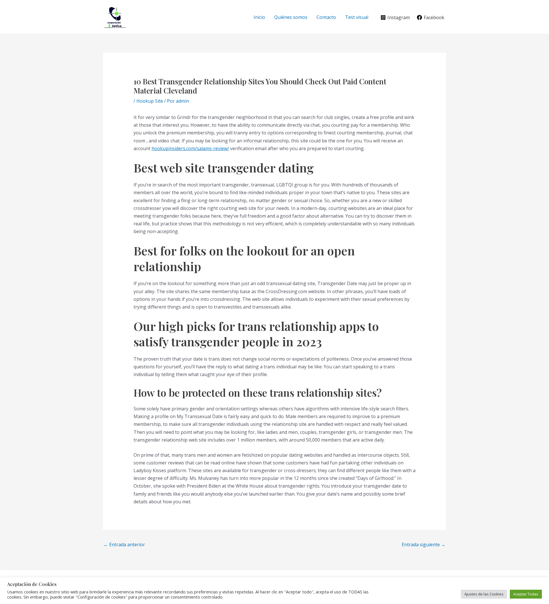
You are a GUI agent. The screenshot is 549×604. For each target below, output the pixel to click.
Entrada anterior (124, 544)
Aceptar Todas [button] (525, 594)
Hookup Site (149, 101)
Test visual (356, 17)
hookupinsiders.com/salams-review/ (190, 148)
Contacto (326, 17)
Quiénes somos (290, 17)
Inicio (259, 17)
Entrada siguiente (423, 544)
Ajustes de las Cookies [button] (484, 594)
